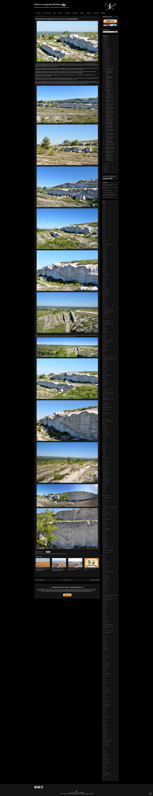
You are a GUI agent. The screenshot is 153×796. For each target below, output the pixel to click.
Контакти (97, 13)
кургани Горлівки (106, 495)
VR (103, 777)
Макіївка (104, 517)
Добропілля (105, 361)
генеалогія (105, 306)
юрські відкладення (106, 773)
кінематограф (105, 458)
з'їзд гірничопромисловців (108, 392)
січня (106, 163)
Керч (104, 454)
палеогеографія (106, 579)
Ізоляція (104, 415)
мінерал (104, 548)
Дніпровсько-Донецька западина (109, 357)
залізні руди (105, 396)
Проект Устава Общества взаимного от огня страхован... (110, 148)
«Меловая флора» (72, 336)
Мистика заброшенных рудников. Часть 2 (109, 69)
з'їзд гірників (105, 390)
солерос (104, 679)
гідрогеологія (105, 316)
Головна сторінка (67, 579)
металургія (105, 534)
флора (104, 722)
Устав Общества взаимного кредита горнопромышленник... (110, 141)
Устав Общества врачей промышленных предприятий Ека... (109, 137)
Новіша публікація (39, 579)
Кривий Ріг (105, 487)
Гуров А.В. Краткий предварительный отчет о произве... (109, 126)
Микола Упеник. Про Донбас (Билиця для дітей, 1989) (109, 97)
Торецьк (104, 710)
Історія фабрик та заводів (108, 421)
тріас (104, 714)
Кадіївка (104, 423)
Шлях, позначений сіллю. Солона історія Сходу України (109, 185)
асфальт (104, 265)
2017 (105, 167)
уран (104, 718)
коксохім (104, 464)
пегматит (104, 587)
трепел (104, 712)
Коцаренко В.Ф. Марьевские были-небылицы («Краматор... (109, 91)
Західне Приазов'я (106, 403)
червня (106, 60)
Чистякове (105, 753)
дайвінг (104, 343)
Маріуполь (105, 522)
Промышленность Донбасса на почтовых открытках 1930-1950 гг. (109, 195)
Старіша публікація (95, 579)
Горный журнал (106, 332)
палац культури (106, 577)
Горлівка (104, 330)
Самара (104, 638)
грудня (106, 50)
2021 (105, 45)
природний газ (106, 620)
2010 (104, 207)
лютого (106, 66)
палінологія (105, 581)
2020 (105, 47)
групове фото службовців (108, 340)
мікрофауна (105, 546)
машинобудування (106, 528)
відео (104, 287)
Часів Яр (104, 751)
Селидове (105, 646)
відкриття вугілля (106, 289)
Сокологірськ (105, 675)
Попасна (104, 614)
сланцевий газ (105, 663)
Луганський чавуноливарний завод (109, 507)
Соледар (104, 677)
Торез (104, 708)
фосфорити (105, 730)
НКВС (104, 567)
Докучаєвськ (105, 365)
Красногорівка (105, 474)
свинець (104, 642)
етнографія (105, 383)
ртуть (104, 634)
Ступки (104, 698)
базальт (104, 267)
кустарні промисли (106, 497)
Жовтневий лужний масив (108, 388)
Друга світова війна (106, 375)
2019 (105, 49)
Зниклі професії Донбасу (108, 197)
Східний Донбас (106, 704)
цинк (104, 747)
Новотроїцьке (105, 569)
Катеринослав (105, 446)
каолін (104, 436)
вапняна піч (105, 283)
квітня (106, 63)
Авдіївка (104, 242)
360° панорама (106, 240)
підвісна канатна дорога (107, 599)
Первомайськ (105, 589)
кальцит (104, 429)
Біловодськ (105, 273)
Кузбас (104, 489)
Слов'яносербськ (106, 665)
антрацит (105, 261)
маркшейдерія (106, 524)
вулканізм (105, 304)
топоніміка (105, 706)
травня (106, 61)
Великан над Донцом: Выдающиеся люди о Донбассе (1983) (109, 119)
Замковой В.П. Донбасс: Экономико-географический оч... (109, 115)
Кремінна (105, 483)
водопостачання (106, 295)
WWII (104, 779)
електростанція (106, 381)
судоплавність (105, 700)
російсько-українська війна (108, 630)
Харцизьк (105, 738)
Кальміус (104, 427)
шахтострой (105, 763)
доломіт (104, 367)
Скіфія (104, 659)
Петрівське (105, 591)
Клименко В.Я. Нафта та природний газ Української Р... (110, 155)
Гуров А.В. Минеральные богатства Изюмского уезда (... (110, 130)
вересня (107, 55)
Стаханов (105, 693)
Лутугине (104, 511)
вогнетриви (105, 291)
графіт (104, 336)
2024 (105, 41)
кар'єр (46, 553)
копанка (104, 468)
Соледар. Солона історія (108, 192)
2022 (105, 44)
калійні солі (105, 425)
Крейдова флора (54, 553)
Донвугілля (105, 371)
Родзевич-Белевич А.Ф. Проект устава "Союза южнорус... (110, 144)
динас (104, 353)
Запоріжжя (105, 401)
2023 (105, 42)
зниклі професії (106, 409)
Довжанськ (105, 363)
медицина (105, 530)
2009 (104, 205)
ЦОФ (104, 749)
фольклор (105, 726)
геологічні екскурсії (106, 308)
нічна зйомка (105, 565)
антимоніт (105, 259)
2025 (105, 39)
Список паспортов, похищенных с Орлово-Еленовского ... (109, 160)
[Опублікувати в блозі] (47, 552)
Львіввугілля (105, 515)
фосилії (104, 728)
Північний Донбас (63, 553)
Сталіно (104, 687)
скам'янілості (105, 657)
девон (104, 347)
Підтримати (67, 595)
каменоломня (42, 553)
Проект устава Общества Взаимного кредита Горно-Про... (110, 152)
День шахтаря (105, 349)
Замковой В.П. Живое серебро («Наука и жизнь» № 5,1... (109, 112)
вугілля (104, 300)
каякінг (104, 448)
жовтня (106, 53)
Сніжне (104, 671)
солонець (105, 681)
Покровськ (105, 612)
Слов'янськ (105, 667)
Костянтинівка (105, 470)
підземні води (105, 605)
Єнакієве (104, 385)
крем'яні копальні (106, 481)
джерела (104, 351)
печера (104, 593)
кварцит (104, 452)
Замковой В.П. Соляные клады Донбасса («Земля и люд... (109, 104)
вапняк (104, 281)
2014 (105, 172)
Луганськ (104, 505)
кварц (104, 450)
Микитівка (105, 536)
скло (104, 661)
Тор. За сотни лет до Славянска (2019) (109, 95)
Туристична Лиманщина (107, 190)
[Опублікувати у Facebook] (49, 552)
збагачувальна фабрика (107, 407)
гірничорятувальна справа (108, 324)
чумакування (105, 755)
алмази (104, 250)
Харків (104, 734)
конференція (105, 466)
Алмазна (104, 252)
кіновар (104, 460)
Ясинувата (105, 775)
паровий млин (105, 585)
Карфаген (105, 444)
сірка (104, 653)
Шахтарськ (105, 757)
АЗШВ (104, 246)
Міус (104, 554)
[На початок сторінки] (150, 794)
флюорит (105, 724)
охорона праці (106, 575)
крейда (49, 553)
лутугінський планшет (107, 513)
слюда (104, 669)
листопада (107, 52)
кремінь (104, 485)
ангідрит (104, 257)
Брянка (104, 277)
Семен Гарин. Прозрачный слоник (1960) (109, 101)
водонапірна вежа (106, 293)
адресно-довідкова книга (108, 244)
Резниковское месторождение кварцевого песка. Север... (109, 72)
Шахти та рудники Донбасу (48, 4)
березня (107, 65)
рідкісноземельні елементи (108, 626)
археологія (105, 263)
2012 (104, 210)
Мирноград (105, 540)
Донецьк (104, 373)
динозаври (105, 355)
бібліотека (105, 271)
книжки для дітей (106, 462)
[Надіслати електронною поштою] (46, 552)
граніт (104, 334)
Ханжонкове (105, 732)
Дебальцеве (105, 345)
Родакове (105, 628)
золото (104, 411)
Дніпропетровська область (108, 359)
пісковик (104, 607)
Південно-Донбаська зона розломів (110, 595)
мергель (104, 532)
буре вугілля (105, 279)
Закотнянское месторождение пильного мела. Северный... (108, 77)
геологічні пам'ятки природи (108, 310)
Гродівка (104, 338)
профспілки (105, 622)
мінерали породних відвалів (108, 550)
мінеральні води (106, 552)
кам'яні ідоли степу (106, 432)
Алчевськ (104, 254)
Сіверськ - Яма (106, 650)
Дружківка (105, 377)
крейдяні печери (106, 479)
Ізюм (104, 417)
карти (104, 442)
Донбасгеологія (106, 369)
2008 (104, 203)
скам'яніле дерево (106, 655)
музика (104, 560)
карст (104, 440)
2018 (39, 553)
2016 (105, 168)
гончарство (105, 328)
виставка (104, 285)
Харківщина (105, 736)
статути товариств (106, 691)
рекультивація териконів (107, 624)
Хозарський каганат (107, 741)
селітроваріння (106, 648)
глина (104, 326)
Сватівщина (105, 640)
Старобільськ (105, 689)
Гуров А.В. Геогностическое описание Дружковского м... (109, 82)
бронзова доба (106, 275)
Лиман (58, 553)
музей (104, 558)
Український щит (106, 716)
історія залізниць (106, 419)
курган (104, 493)
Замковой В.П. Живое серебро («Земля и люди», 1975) (109, 108)
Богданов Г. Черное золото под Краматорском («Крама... (109, 86)
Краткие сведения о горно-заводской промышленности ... (109, 123)
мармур (104, 526)
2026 (105, 37)
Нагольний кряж (106, 562)
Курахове (105, 491)
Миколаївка (105, 538)
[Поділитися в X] (48, 552)
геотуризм (105, 314)
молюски (104, 556)
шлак (104, 765)
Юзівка (104, 771)
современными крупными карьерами (51, 66)
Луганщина (105, 509)
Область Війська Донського (108, 571)
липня (106, 58)
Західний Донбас (106, 405)
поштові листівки (106, 616)
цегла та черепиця (106, 745)
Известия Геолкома (107, 413)
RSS (104, 13)
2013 (104, 212)
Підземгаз (105, 601)
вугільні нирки (105, 302)
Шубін (104, 769)
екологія (104, 379)
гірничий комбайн (106, 322)
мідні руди (105, 544)
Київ (104, 456)
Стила (104, 695)
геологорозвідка (106, 312)
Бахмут (104, 269)
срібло (104, 685)
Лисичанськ (105, 501)
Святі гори (105, 644)
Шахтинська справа (107, 759)
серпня (106, 57)
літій (104, 503)
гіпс (103, 318)
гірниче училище (106, 320)
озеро (104, 573)
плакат (104, 610)
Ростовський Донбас (107, 632)
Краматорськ (105, 472)
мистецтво (105, 542)
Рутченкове (105, 636)
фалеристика (105, 720)
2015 (105, 170)
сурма (104, 702)
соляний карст (106, 683)
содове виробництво (107, 673)
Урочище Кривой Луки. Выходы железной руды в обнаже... (109, 133)
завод (104, 394)
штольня (104, 767)
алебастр (105, 248)
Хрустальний (105, 743)
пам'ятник (105, 583)
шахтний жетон (106, 761)
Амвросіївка (105, 255)
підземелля (105, 603)
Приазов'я (105, 618)
